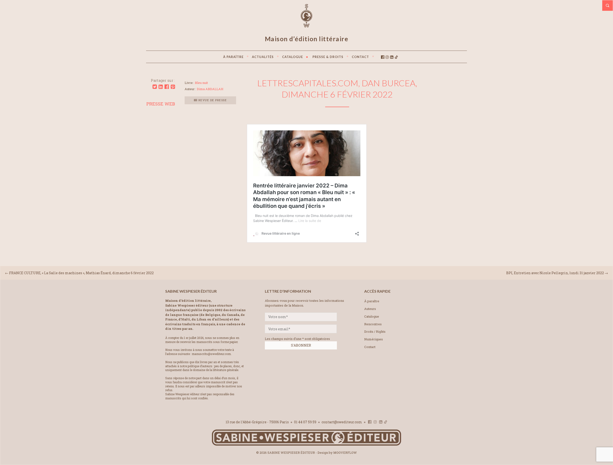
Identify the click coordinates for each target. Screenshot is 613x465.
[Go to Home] (306, 444)
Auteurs (370, 309)
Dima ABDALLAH (210, 89)
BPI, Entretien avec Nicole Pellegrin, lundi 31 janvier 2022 (555, 273)
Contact (369, 347)
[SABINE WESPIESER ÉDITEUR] (306, 25)
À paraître (371, 301)
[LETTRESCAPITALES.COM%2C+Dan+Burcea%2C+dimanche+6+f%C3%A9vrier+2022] (155, 86)
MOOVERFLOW (345, 452)
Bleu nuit (201, 83)
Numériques (373, 339)
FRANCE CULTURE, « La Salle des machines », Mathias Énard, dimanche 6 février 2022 (81, 273)
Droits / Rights (375, 331)
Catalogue (371, 316)
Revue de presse (212, 100)
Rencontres (373, 324)
